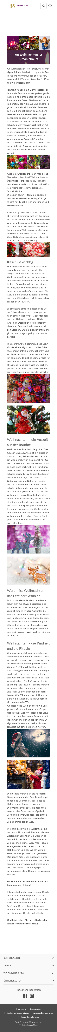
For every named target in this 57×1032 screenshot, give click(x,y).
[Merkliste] (50, 6)
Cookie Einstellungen (29, 1017)
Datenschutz (35, 1009)
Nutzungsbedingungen (43, 1013)
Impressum (21, 1009)
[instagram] (32, 995)
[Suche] (43, 6)
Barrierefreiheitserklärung (17, 1013)
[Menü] (6, 6)
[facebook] (25, 995)
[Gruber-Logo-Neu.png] (19, 6)
